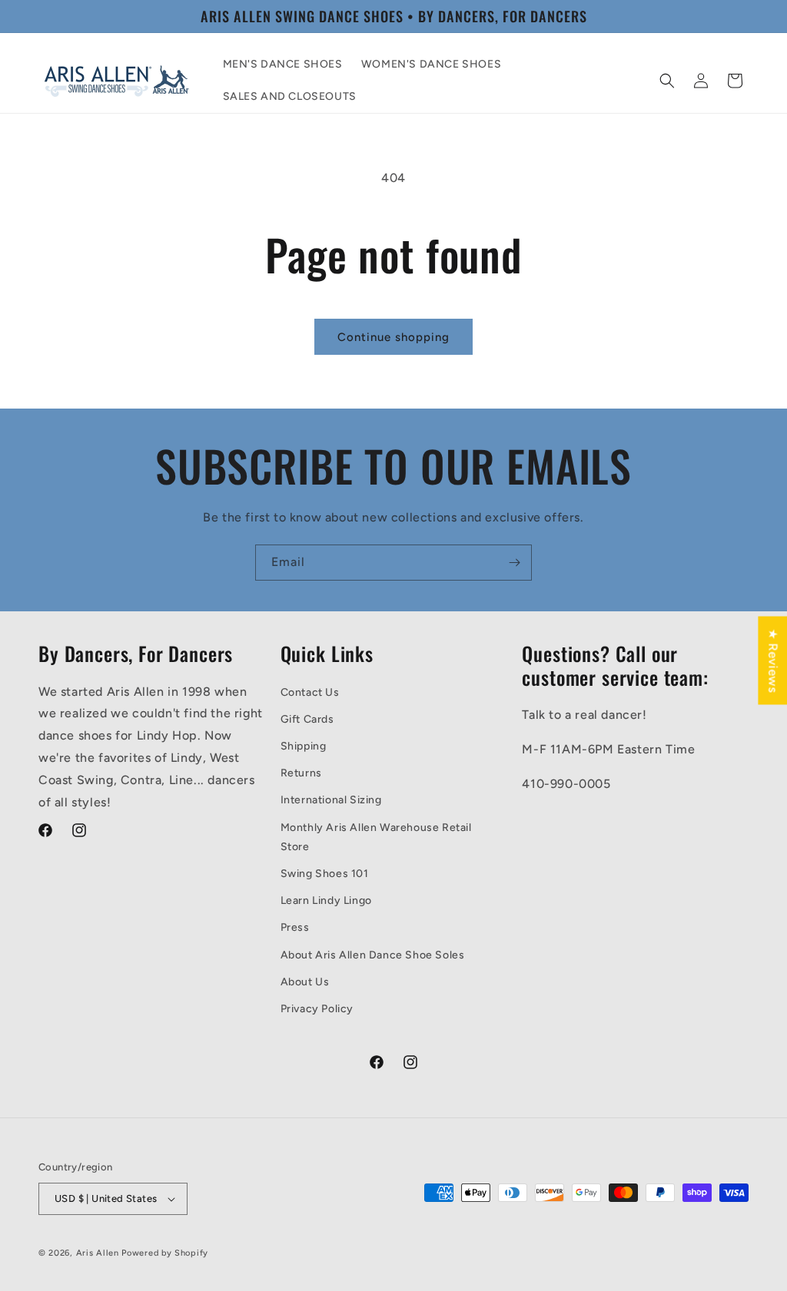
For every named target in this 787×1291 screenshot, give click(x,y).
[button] (667, 81)
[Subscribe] (514, 563)
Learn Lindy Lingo (326, 900)
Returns (301, 773)
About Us (305, 981)
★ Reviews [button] (772, 660)
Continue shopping (393, 337)
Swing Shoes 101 (325, 873)
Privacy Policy (317, 1008)
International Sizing (331, 799)
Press (295, 927)
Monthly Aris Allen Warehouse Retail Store (376, 837)
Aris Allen (97, 1253)
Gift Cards (307, 719)
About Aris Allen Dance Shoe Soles (373, 955)
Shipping (304, 746)
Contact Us (310, 692)
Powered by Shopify (164, 1253)
